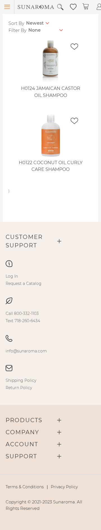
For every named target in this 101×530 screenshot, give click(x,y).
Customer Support (24, 241)
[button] (73, 6)
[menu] (50, 280)
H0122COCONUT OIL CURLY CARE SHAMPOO (50, 166)
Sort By (16, 23)
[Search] (60, 7)
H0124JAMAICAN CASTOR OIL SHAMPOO (50, 92)
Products (24, 420)
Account (22, 444)
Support (21, 456)
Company (22, 432)
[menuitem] (12, 276)
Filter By (17, 30)
